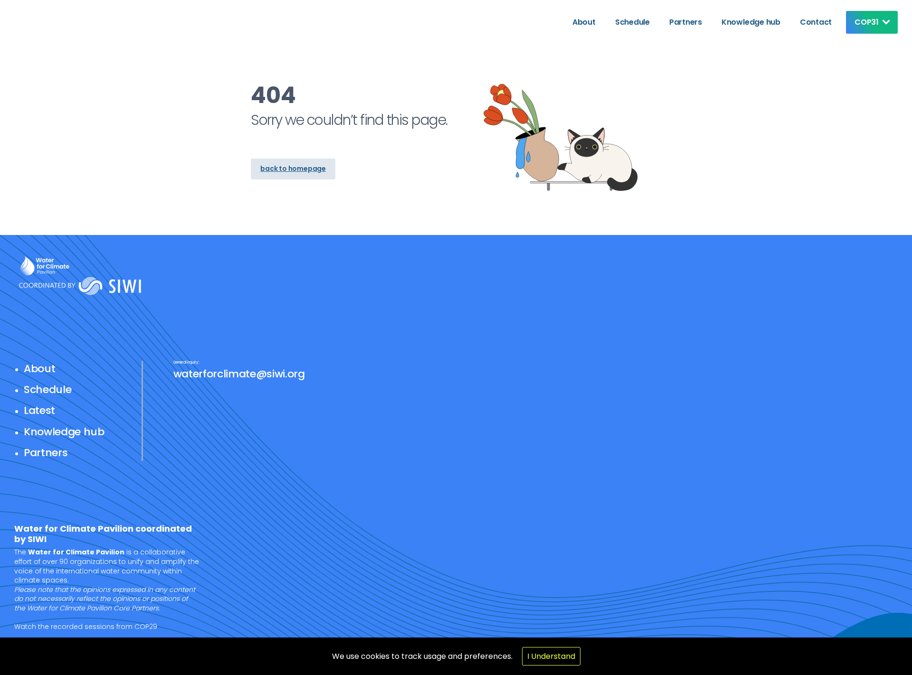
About (584, 22)
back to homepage (293, 168)
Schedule (632, 22)
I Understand (551, 656)
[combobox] (869, 22)
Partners (685, 22)
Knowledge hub (751, 22)
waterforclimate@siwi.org (239, 373)
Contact (816, 22)
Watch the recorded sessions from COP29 (85, 626)
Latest (39, 410)
